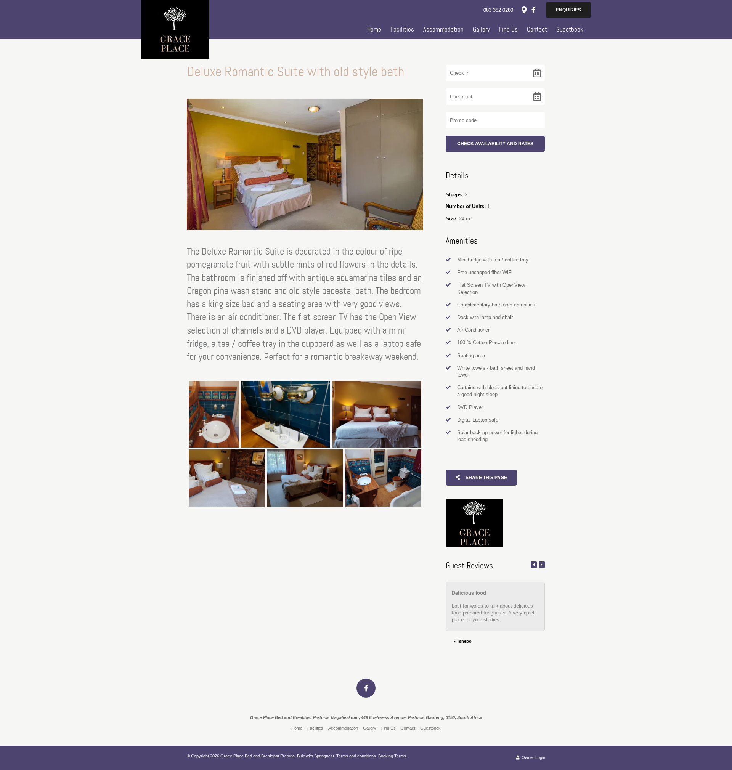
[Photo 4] (227, 478)
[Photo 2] (285, 414)
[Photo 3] (376, 414)
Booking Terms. (392, 756)
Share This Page (485, 477)
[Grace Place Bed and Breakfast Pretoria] (175, 29)
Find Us (508, 29)
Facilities (402, 29)
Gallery (481, 29)
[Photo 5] (305, 478)
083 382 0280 (498, 10)
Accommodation (443, 29)
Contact (537, 29)
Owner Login (532, 757)
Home (374, 29)
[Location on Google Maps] (524, 9)
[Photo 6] (383, 478)
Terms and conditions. (356, 756)
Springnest (324, 756)
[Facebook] (533, 10)
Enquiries (568, 10)
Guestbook (569, 29)
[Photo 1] (214, 414)
